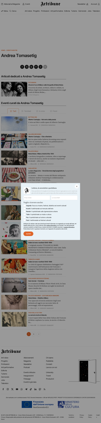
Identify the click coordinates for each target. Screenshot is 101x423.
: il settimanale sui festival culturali (38, 220)
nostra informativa (51, 225)
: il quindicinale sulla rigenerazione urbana (42, 211)
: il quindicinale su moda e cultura (38, 214)
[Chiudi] (77, 186)
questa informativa (69, 227)
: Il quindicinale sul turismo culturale (38, 217)
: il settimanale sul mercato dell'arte (39, 209)
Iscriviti (28, 234)
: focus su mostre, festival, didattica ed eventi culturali (46, 206)
